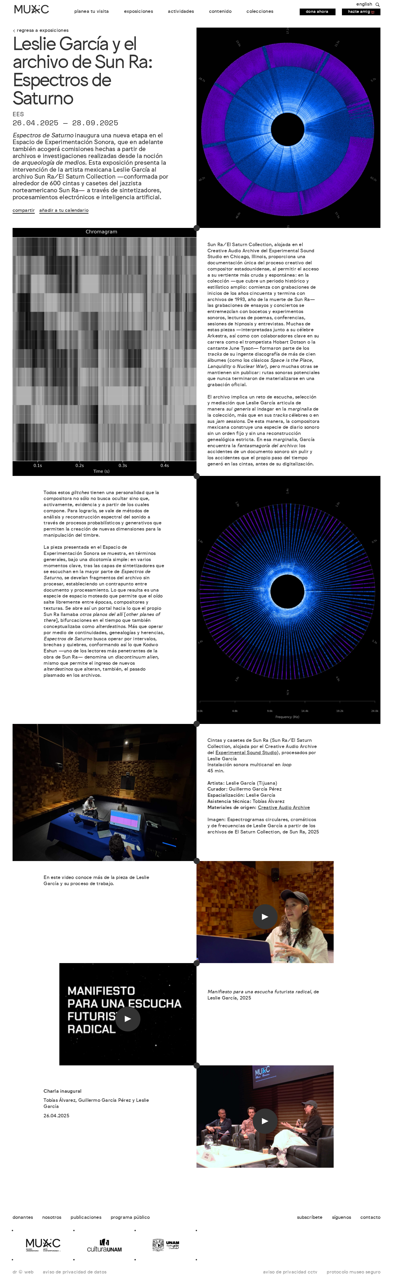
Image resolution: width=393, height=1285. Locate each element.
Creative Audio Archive (284, 808)
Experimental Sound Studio (246, 753)
